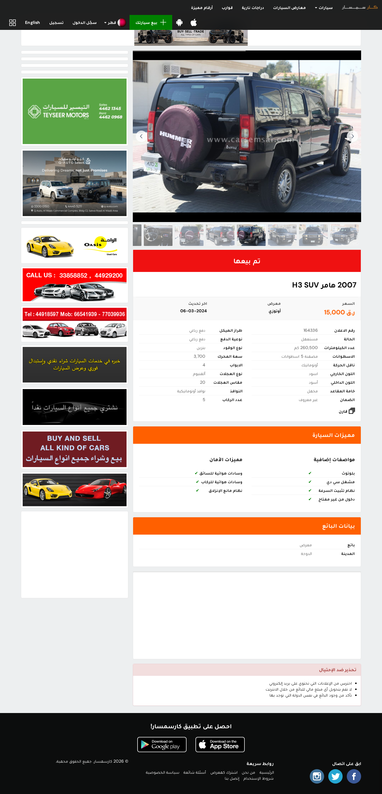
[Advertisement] (247, 615)
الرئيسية (267, 772)
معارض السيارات (289, 7)
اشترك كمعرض (224, 772)
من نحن (248, 772)
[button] (115, 22)
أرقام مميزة (202, 7)
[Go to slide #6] (189, 235)
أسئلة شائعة (195, 772)
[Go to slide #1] (344, 235)
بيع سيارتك (146, 22)
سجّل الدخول (85, 22)
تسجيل (56, 22)
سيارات (325, 7)
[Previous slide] (352, 136)
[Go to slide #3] (282, 235)
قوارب (227, 7)
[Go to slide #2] (313, 235)
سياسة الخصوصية (162, 772)
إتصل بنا (232, 778)
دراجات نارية (253, 7)
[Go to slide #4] (251, 235)
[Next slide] (141, 136)
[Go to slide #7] (158, 235)
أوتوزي (275, 310)
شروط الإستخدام (259, 778)
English (32, 22)
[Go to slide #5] (220, 235)
